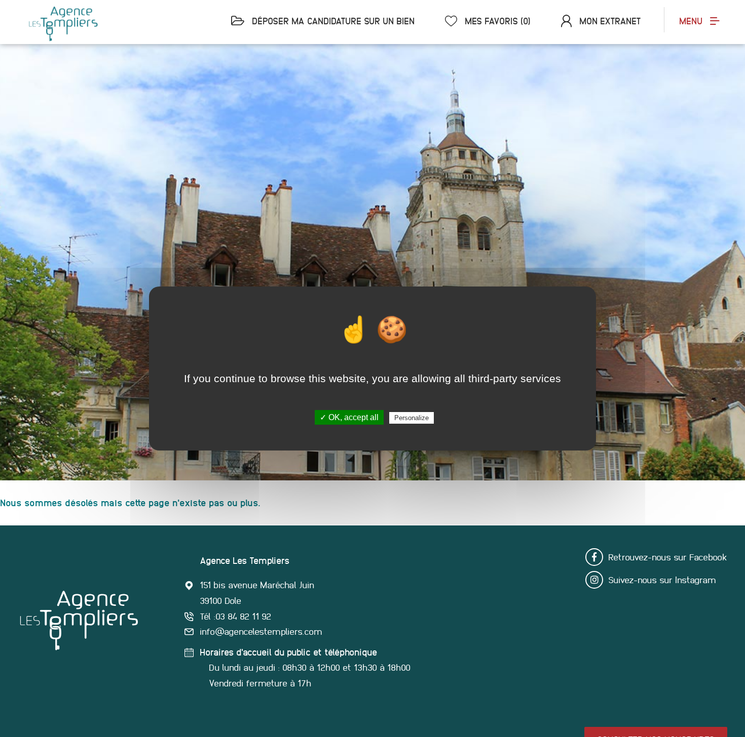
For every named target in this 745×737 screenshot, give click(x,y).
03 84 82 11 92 (243, 616)
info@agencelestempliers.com (261, 631)
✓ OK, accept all (349, 417)
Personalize (411, 418)
